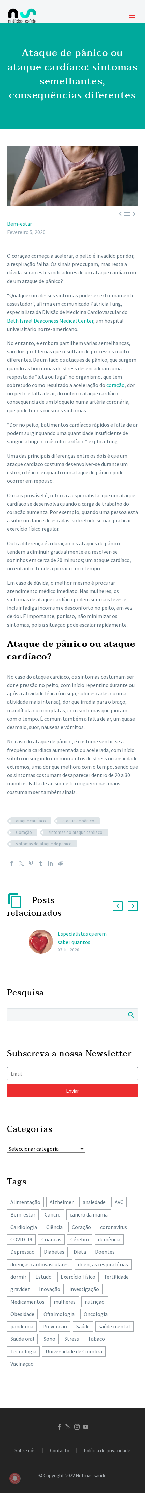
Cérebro (79, 1239)
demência (109, 1239)
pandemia (21, 1326)
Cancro (53, 1214)
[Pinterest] (31, 863)
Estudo (43, 1276)
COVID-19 (21, 1239)
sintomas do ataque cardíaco (76, 832)
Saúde (83, 1326)
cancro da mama (89, 1214)
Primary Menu (132, 16)
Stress (71, 1338)
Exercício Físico (78, 1276)
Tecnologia (23, 1351)
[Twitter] (21, 863)
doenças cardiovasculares (39, 1264)
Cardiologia (23, 1227)
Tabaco (96, 1338)
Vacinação (22, 1363)
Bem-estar (19, 223)
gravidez (20, 1289)
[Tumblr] (41, 863)
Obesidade (22, 1314)
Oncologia (96, 1314)
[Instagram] (77, 1427)
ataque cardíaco (31, 821)
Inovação (49, 1289)
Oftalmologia (59, 1314)
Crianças (51, 1239)
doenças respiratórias (103, 1264)
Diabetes (54, 1251)
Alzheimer (62, 1202)
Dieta (80, 1251)
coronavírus (113, 1227)
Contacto (59, 1450)
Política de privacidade (107, 1450)
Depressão (22, 1251)
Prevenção (54, 1326)
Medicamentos (27, 1301)
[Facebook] (11, 863)
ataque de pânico (78, 821)
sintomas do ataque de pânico (44, 844)
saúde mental (114, 1326)
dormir (18, 1276)
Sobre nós (25, 1450)
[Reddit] (60, 863)
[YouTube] (85, 1427)
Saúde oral (22, 1338)
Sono (49, 1338)
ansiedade (94, 1202)
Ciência (54, 1227)
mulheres (65, 1301)
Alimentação (25, 1202)
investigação (84, 1289)
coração (115, 385)
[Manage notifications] (14, 1478)
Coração (24, 832)
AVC (119, 1202)
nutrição (95, 1301)
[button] (118, 906)
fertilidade (117, 1276)
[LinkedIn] (50, 863)
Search (130, 1014)
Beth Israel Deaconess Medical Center (50, 320)
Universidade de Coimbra (74, 1351)
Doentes (105, 1251)
